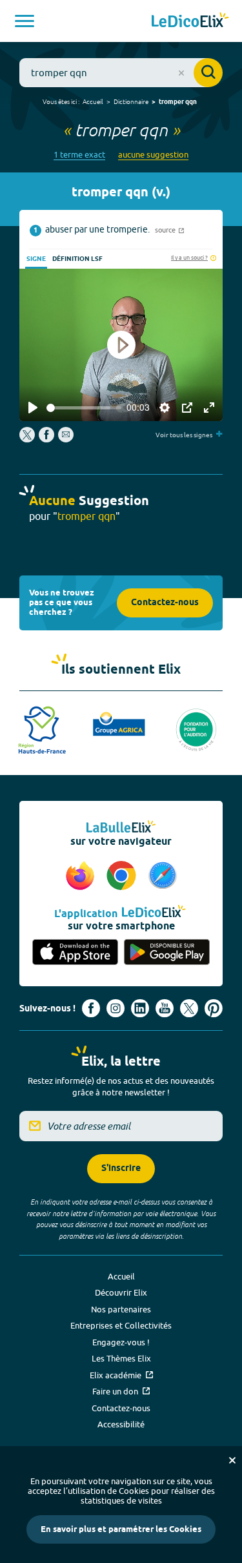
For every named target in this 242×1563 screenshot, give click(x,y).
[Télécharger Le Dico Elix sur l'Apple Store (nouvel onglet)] (75, 952)
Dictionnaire (131, 101)
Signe (36, 259)
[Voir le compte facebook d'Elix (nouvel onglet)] (91, 1008)
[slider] (83, 408)
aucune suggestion (153, 155)
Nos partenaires (121, 1309)
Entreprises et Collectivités (121, 1325)
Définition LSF (77, 259)
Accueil (93, 101)
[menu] (24, 21)
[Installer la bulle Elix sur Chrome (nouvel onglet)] (123, 876)
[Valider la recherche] (208, 72)
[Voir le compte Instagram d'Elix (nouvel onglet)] (115, 1008)
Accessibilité (121, 1424)
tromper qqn (178, 102)
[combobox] (121, 72)
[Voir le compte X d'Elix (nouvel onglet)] (189, 1008)
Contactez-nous (165, 603)
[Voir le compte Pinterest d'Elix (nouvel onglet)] (214, 1008)
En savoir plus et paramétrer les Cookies (121, 1529)
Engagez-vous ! (121, 1342)
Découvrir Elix (121, 1292)
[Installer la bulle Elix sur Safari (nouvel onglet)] (162, 876)
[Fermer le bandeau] (232, 1460)
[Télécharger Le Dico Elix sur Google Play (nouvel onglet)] (167, 952)
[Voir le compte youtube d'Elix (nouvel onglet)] (165, 1008)
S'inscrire (121, 1169)
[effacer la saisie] (181, 73)
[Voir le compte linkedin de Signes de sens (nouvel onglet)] (140, 1008)
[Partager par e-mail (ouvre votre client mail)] (66, 439)
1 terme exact (79, 155)
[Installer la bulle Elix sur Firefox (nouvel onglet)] (82, 876)
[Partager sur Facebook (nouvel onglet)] (46, 439)
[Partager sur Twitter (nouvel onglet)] (28, 439)
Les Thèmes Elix (121, 1358)
